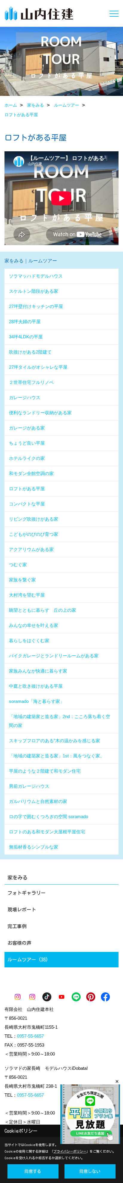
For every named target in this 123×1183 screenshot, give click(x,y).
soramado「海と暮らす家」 (36, 701)
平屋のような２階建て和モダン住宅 (45, 770)
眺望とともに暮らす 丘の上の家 (42, 610)
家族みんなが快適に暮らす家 (38, 670)
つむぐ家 (18, 564)
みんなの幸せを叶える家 (33, 625)
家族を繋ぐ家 (22, 579)
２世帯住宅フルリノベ (31, 382)
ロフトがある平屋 (27, 488)
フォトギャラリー (26, 893)
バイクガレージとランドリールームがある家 (54, 655)
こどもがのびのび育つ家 (33, 534)
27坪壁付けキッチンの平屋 (36, 306)
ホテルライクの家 (27, 458)
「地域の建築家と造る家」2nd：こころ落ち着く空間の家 (59, 721)
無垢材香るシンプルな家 (33, 846)
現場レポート (21, 909)
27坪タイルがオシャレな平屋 (38, 367)
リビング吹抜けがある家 (33, 519)
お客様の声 (19, 943)
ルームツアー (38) (27, 959)
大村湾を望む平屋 (27, 594)
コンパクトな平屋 (27, 503)
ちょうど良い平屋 (27, 443)
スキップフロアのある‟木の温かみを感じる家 (54, 740)
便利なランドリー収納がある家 (40, 412)
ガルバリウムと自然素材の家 (38, 801)
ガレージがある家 (27, 427)
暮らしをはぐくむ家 (29, 640)
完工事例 (17, 926)
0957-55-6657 (30, 1036)
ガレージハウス (24, 397)
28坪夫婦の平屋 (25, 321)
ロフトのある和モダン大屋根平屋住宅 (47, 831)
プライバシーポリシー (69, 1151)
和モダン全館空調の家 (31, 473)
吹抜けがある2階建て (30, 351)
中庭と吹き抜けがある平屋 (36, 686)
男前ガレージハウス (29, 786)
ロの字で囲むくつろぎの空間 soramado (48, 816)
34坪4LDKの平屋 (26, 336)
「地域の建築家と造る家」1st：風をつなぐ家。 (56, 755)
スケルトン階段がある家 (33, 291)
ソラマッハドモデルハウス (36, 275)
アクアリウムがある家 (31, 549)
